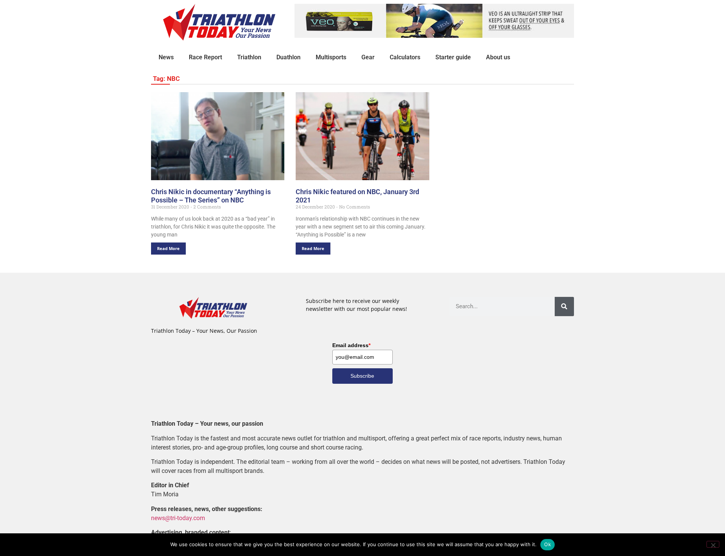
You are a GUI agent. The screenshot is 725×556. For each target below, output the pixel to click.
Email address (351, 345)
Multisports (331, 57)
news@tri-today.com (178, 518)
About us (498, 57)
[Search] (564, 306)
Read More (168, 248)
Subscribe (362, 376)
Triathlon (249, 57)
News (166, 57)
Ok (547, 544)
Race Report (205, 57)
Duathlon (288, 57)
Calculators (405, 57)
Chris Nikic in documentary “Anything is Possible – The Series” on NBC (211, 196)
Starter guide (453, 57)
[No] (712, 544)
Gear (368, 57)
